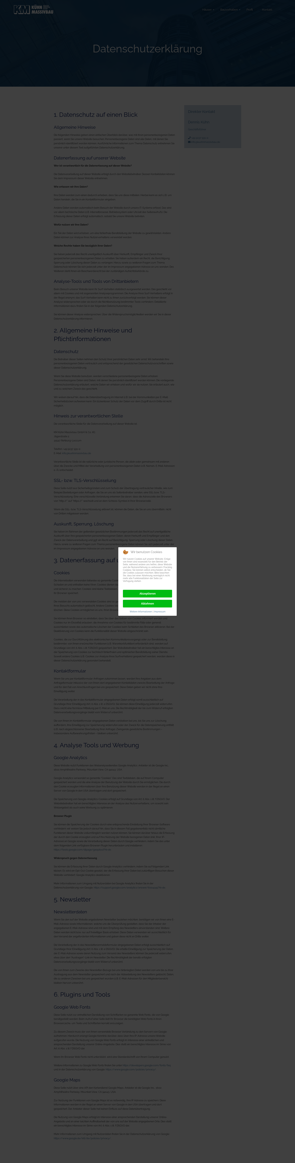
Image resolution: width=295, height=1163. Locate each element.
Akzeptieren (148, 593)
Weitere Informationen (141, 611)
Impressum (159, 611)
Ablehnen (147, 603)
